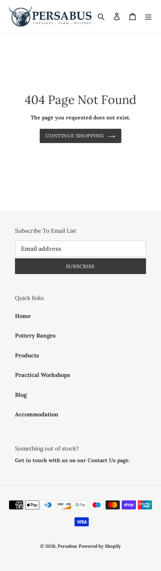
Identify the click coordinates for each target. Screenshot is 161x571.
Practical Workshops (42, 374)
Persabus (67, 546)
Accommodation (36, 414)
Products (27, 355)
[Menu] (148, 16)
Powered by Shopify (100, 546)
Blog (21, 394)
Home (23, 315)
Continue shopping (75, 136)
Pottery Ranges (35, 335)
